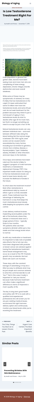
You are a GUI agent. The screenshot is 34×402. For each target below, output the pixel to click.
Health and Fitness (11, 24)
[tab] (13, 382)
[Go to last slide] (4, 364)
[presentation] (17, 357)
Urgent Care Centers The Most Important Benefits (25, 327)
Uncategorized (17, 7)
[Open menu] (30, 3)
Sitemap (27, 397)
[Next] (29, 364)
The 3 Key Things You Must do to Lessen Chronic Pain (8, 327)
